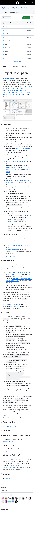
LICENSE (8, 478)
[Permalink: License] (1, 474)
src (6, 54)
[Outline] (32, 66)
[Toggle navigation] (2, 2)
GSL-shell (27, 92)
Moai (21, 88)
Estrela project (10, 459)
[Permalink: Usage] (1, 312)
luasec (14, 150)
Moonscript (22, 94)
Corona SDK (13, 182)
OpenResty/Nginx (8, 92)
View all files (17, 61)
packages (8, 47)
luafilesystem (26, 148)
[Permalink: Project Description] (1, 73)
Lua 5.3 (8, 169)
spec (6, 51)
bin (6, 30)
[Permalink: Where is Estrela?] (1, 455)
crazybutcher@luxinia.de (11, 451)
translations (12, 222)
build (6, 34)
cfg (6, 37)
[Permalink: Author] (1, 431)
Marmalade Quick (14, 90)
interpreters (8, 40)
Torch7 (17, 92)
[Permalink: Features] (1, 124)
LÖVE (17, 88)
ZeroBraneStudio (19, 8)
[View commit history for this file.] (31, 23)
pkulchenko (7, 8)
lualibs (6, 44)
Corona (5, 90)
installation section (14, 304)
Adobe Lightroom (8, 94)
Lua (18, 180)
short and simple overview (15, 239)
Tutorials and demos (12, 249)
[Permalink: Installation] (1, 260)
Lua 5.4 (8, 88)
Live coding (9, 180)
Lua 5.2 (26, 86)
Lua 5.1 (21, 86)
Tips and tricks (10, 256)
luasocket (18, 148)
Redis (21, 92)
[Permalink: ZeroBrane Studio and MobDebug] (1, 436)
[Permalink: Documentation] (1, 234)
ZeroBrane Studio (8, 78)
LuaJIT (13, 88)
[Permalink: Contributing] (1, 422)
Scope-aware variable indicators (16, 161)
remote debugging (11, 167)
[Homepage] (17, 2)
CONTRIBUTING (11, 426)
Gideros (26, 88)
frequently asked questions (19, 245)
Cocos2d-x (24, 90)
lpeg (7, 150)
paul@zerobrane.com (10, 441)
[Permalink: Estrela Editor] (1, 445)
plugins (26, 215)
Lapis (16, 94)
